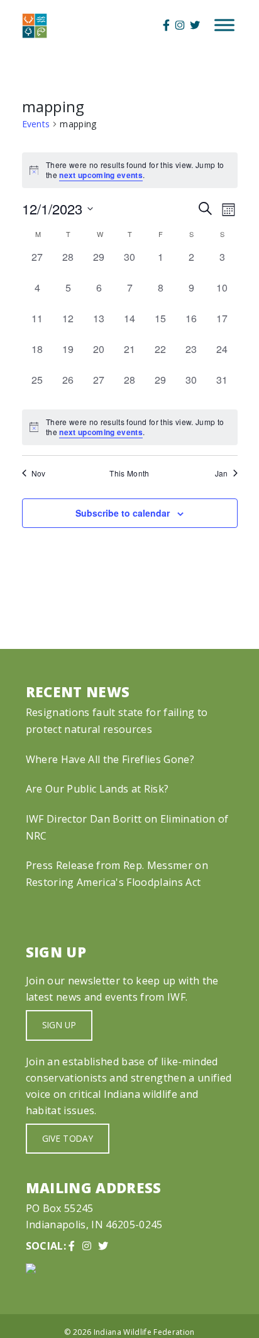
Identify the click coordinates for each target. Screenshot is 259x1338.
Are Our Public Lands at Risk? (97, 789)
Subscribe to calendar (122, 513)
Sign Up (59, 1025)
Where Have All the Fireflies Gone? (110, 759)
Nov (38, 473)
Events (36, 124)
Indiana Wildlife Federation (144, 1332)
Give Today (67, 1138)
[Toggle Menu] (224, 25)
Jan (221, 473)
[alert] (130, 427)
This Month (129, 473)
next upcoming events (101, 175)
